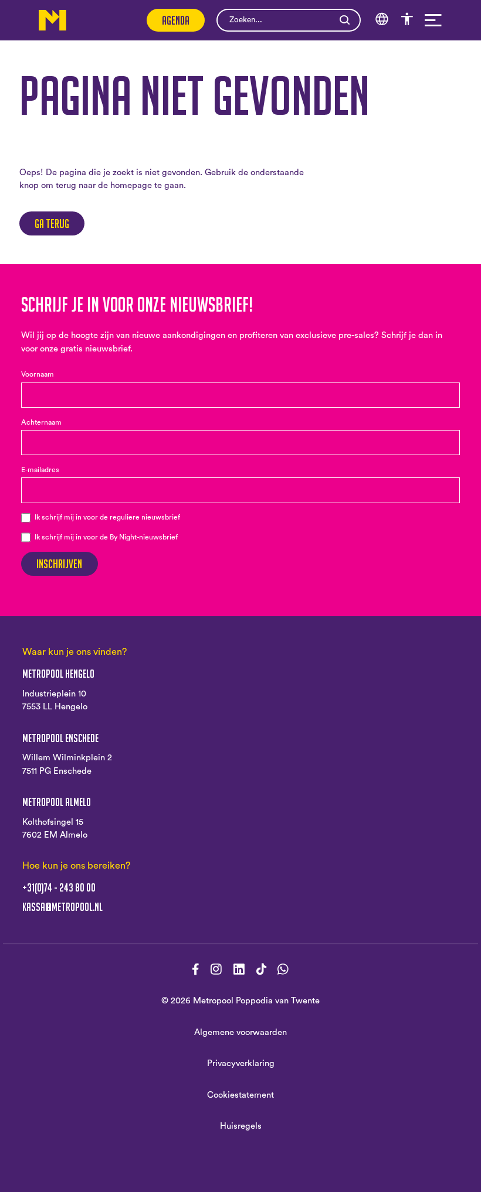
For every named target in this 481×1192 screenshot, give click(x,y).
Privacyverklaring (241, 1063)
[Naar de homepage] (52, 20)
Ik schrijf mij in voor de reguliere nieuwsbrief (107, 517)
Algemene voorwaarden (240, 1032)
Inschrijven (59, 564)
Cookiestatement (240, 1095)
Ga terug (52, 223)
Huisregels (241, 1126)
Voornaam (37, 374)
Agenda (175, 20)
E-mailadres (40, 469)
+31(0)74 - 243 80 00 (59, 888)
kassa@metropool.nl (62, 907)
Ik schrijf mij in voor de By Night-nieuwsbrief (106, 537)
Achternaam (41, 422)
